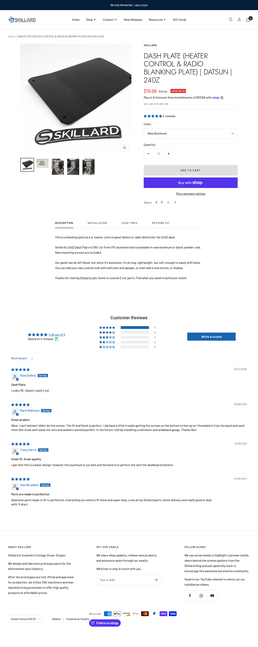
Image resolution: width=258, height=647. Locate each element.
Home (76, 19)
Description (64, 222)
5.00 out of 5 (57, 334)
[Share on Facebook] (156, 202)
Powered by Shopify (77, 619)
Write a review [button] (211, 336)
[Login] (239, 19)
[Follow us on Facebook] (190, 595)
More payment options (190, 193)
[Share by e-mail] (175, 202)
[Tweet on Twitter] (168, 202)
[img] (20, 369)
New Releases (133, 19)
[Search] (231, 19)
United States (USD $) (23, 619)
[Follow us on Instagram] (201, 595)
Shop (89, 19)
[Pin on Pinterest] (162, 202)
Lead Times (130, 222)
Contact (108, 19)
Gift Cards (179, 19)
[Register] (156, 579)
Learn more (141, 5)
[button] (153, 116)
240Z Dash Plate (78, 247)
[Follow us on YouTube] (212, 595)
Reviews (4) (160, 222)
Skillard (150, 45)
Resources (156, 19)
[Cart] (248, 20)
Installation (97, 222)
